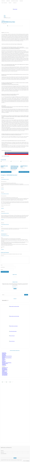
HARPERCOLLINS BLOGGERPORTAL (7, 357)
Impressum (2, 450)
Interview (3, 20)
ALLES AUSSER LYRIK (5, 367)
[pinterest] (15, 288)
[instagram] (14, 288)
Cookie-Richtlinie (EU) (3, 453)
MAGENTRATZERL (4, 372)
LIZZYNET (3, 360)
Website (2, 269)
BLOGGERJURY (4, 352)
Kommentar (2, 255)
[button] (6, 152)
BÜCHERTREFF (4, 355)
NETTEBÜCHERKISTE (5, 373)
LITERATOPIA (4, 359)
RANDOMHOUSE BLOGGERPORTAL (6, 362)
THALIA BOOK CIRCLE (5, 363)
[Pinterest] (15, 458)
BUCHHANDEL (4, 354)
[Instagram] (14, 458)
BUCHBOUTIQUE (4, 353)
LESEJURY (3, 358)
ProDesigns (27, 460)
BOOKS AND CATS (4, 368)
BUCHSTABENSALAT (4, 369)
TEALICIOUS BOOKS (4, 374)
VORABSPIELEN (4, 365)
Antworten (2, 208)
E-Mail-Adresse (3, 267)
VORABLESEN (4, 364)
